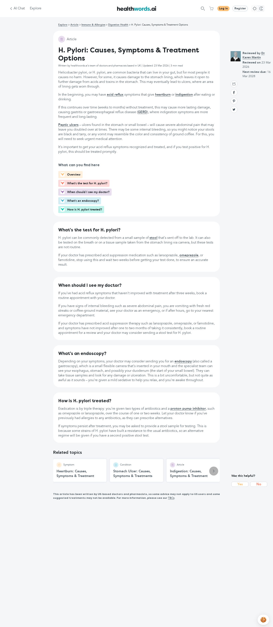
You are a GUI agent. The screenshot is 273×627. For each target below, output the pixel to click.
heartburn (163, 95)
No (258, 484)
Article (74, 25)
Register (240, 8)
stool (153, 238)
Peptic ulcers (68, 125)
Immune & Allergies (93, 25)
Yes (240, 484)
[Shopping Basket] (211, 8)
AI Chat (19, 8)
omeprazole (188, 255)
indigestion (184, 95)
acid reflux (115, 95)
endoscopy (183, 361)
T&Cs (171, 498)
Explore (35, 8)
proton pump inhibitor (188, 409)
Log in (223, 8)
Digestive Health (118, 25)
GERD (142, 112)
